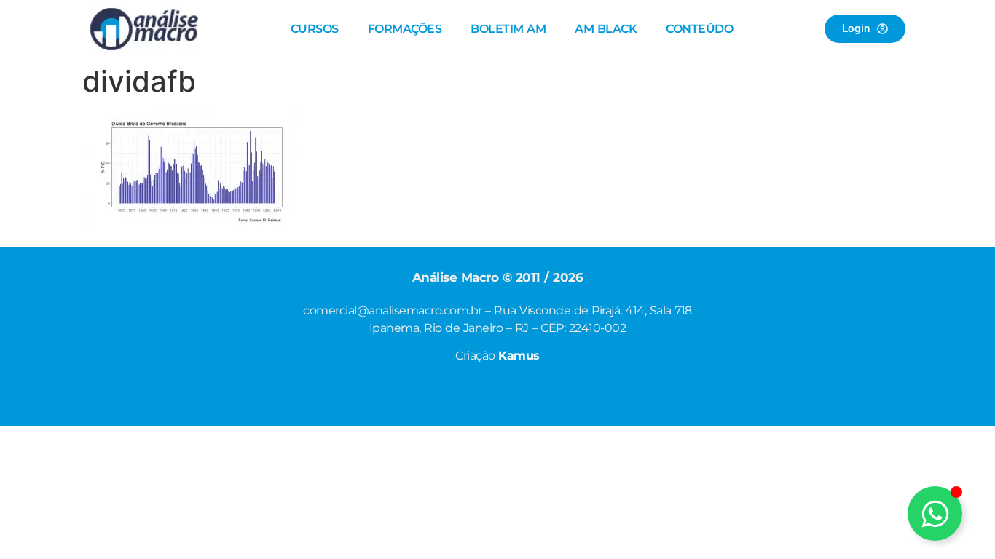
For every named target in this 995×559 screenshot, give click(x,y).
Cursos (315, 29)
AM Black (606, 29)
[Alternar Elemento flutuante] (935, 513)
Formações (405, 29)
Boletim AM (508, 29)
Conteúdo (699, 29)
